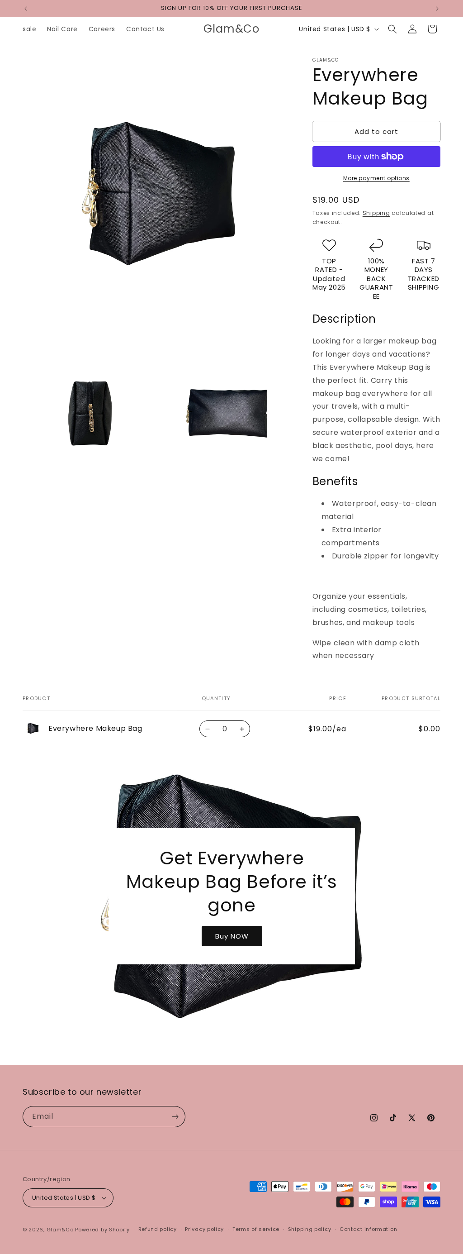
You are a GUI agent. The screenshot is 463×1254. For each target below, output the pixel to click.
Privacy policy (204, 1229)
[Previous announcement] (26, 8)
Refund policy (157, 1229)
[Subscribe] (175, 1116)
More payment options (376, 178)
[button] (392, 29)
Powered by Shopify (102, 1229)
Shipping (376, 213)
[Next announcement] (437, 8)
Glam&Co (60, 1229)
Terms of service (255, 1229)
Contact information (368, 1229)
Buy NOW (231, 935)
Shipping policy (309, 1229)
